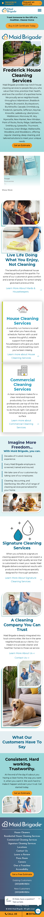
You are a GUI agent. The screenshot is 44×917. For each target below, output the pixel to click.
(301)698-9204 (22, 884)
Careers (22, 862)
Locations (22, 847)
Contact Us (22, 851)
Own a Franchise (22, 866)
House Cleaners (22, 832)
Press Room (22, 858)
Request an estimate (28, 3)
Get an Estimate (22, 145)
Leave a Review (22, 855)
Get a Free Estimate (22, 874)
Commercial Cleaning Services (22, 840)
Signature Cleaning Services (22, 844)
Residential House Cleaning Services (22, 836)
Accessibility (22, 869)
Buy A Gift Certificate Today (22, 26)
